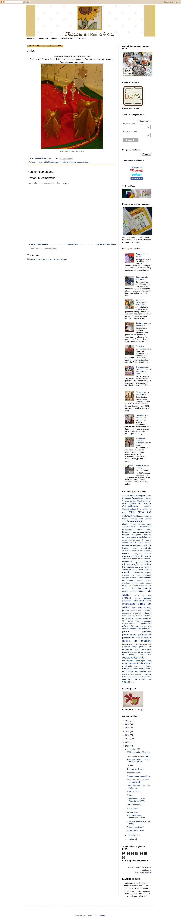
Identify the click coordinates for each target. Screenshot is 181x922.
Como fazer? (138, 498)
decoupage (147, 575)
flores (140, 588)
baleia (138, 527)
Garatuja (147, 506)
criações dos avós (135, 567)
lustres (124, 618)
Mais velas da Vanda (135, 831)
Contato (54, 38)
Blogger (103, 915)
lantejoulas (133, 610)
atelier (132, 526)
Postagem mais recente (38, 244)
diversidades (126, 583)
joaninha (125, 611)
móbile (148, 624)
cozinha (125, 559)
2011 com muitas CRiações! (138, 752)
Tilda (141, 519)
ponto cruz (142, 644)
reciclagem (127, 660)
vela (124, 679)
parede (125, 631)
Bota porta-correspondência (138, 776)
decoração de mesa (131, 575)
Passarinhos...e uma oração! (142, 416)
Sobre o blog (43, 38)
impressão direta (142, 600)
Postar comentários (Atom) (46, 249)
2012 (127, 739)
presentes (126, 652)
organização (141, 626)
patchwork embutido (131, 638)
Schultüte (125, 519)
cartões (125, 543)
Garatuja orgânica (129, 509)
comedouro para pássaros (141, 551)
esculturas (148, 583)
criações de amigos (130, 561)
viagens (126, 682)
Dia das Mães (135, 501)
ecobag (134, 583)
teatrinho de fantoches (129, 674)
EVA (124, 503)
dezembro (131, 749)
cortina (148, 553)
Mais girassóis (133, 808)
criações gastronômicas (141, 570)
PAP (149, 512)
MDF (45, 162)
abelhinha (148, 519)
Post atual (31, 38)
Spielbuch (134, 519)
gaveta (149, 595)
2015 (127, 728)
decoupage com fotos (129, 577)
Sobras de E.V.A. (134, 791)
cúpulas (148, 572)
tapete (149, 671)
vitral (132, 682)
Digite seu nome (136, 131)
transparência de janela (140, 677)
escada (141, 583)
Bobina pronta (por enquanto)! (143, 324)
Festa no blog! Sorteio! (142, 255)
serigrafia (134, 669)
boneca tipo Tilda (129, 532)
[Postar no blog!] (63, 158)
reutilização (127, 666)
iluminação (126, 601)
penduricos (146, 637)
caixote (124, 540)
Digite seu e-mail (136, 123)
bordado (125, 535)
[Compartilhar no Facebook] (68, 158)
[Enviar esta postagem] (56, 158)
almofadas (126, 524)
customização (137, 572)
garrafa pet (139, 595)
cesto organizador (142, 548)
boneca (148, 529)
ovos (149, 626)
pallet (144, 629)
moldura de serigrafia (137, 624)
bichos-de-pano (128, 529)
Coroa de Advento (134, 805)
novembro (131, 835)
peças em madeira (60, 162)
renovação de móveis (140, 663)
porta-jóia (135, 646)
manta (130, 621)
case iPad (147, 543)
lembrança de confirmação (131, 613)
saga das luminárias (142, 666)
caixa (149, 537)
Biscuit (132, 496)
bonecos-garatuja (144, 532)
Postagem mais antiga (106, 244)
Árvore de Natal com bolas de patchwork (138, 781)
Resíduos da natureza (142, 516)
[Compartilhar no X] (66, 158)
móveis (125, 626)
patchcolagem (129, 634)
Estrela (130, 765)
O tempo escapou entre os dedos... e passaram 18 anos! (143, 370)
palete (139, 629)
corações (137, 553)
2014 (127, 731)
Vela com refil (132, 812)
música (132, 626)
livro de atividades (135, 616)
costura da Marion (141, 556)
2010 (127, 746)
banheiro (143, 527)
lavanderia (147, 611)
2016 (127, 724)
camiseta (131, 540)
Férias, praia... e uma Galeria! (142, 393)
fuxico (133, 591)
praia (149, 649)
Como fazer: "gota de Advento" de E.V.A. (136, 800)
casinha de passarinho (132, 545)
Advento (125, 496)
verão (149, 679)
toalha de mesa (127, 677)
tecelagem (140, 674)
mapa (137, 621)
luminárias (147, 616)
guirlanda (147, 598)
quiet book (145, 654)
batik (149, 527)
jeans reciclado (144, 608)
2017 (127, 721)
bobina (139, 529)
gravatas (137, 598)
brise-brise (141, 537)
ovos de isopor (129, 629)
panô (149, 629)
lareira (140, 610)
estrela (129, 588)
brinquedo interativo (142, 535)
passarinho (146, 631)
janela (134, 608)
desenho (140, 578)
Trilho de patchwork (135, 769)
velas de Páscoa (136, 679)
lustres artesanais (135, 618)
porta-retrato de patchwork (134, 649)
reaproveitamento (133, 657)
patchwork (144, 634)
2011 (127, 742)
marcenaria (146, 621)
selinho (125, 668)
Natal (50, 162)
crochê (125, 572)
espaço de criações (130, 585)
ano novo (141, 524)
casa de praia (136, 542)
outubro (130, 839)
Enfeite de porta (133, 773)
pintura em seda (129, 644)
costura (126, 556)
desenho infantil (143, 580)
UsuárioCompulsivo (145, 872)
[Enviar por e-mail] (61, 158)
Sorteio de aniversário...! (141, 302)
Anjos (129, 795)
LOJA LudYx (80, 38)
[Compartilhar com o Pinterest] (71, 158)
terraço (147, 674)
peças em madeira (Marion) (79, 162)
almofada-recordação (132, 521)
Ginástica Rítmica (144, 509)
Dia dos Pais (146, 501)
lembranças (147, 613)
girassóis (126, 598)
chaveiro (125, 551)
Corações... (140, 346)
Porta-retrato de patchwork (138, 756)
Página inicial (72, 244)
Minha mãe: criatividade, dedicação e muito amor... (143, 441)
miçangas (125, 623)
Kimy (124, 512)
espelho (141, 585)
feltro (134, 588)
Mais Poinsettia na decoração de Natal (136, 816)
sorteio (142, 669)
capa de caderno (144, 540)
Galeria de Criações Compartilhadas (136, 505)
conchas (125, 553)
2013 (127, 735)
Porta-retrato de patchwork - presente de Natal (139, 760)
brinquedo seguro (129, 537)
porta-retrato (145, 646)
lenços (124, 616)
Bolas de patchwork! (135, 827)
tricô (149, 677)
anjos (41, 162)
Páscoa (127, 515)
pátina (134, 652)
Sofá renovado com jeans (142, 278)
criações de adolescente (140, 559)
